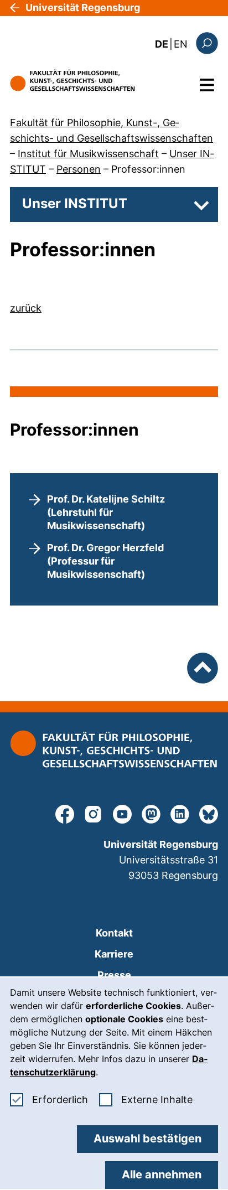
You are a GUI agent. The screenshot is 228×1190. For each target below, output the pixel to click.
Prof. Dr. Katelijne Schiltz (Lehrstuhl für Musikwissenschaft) (106, 512)
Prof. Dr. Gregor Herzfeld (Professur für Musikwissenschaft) (105, 561)
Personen (78, 169)
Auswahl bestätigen (147, 1138)
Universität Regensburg (82, 7)
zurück (26, 308)
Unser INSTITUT (74, 203)
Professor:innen (148, 169)
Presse (114, 975)
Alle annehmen (161, 1174)
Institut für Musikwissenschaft (88, 153)
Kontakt (114, 933)
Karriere (114, 954)
